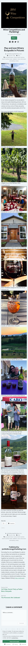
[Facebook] (10, 42)
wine (19, 55)
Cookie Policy (14, 637)
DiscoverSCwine (9, 57)
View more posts (19, 578)
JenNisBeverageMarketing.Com (14, 53)
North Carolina (20, 57)
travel (11, 59)
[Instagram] (18, 42)
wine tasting (12, 60)
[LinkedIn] (12, 42)
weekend (15, 59)
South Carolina (5, 59)
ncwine (15, 57)
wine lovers (23, 59)
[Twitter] (15, 42)
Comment (21, 623)
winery (17, 60)
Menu (14, 37)
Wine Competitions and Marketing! (14, 30)
